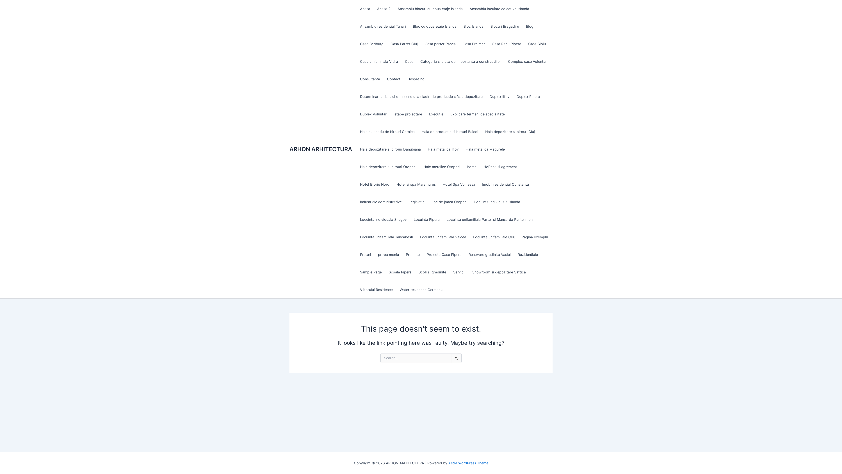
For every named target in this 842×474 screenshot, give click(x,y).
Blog (529, 26)
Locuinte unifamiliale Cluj (494, 237)
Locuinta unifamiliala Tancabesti (386, 237)
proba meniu (388, 254)
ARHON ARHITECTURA (320, 149)
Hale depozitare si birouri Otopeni (388, 167)
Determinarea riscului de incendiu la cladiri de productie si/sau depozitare (421, 96)
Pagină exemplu (535, 237)
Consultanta (370, 79)
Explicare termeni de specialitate (477, 114)
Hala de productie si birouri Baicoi (450, 131)
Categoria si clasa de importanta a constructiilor (460, 61)
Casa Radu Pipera (506, 44)
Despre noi (416, 79)
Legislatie (417, 202)
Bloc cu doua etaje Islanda (435, 26)
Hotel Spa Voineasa (459, 184)
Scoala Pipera (400, 272)
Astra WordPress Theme (468, 463)
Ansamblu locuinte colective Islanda (499, 9)
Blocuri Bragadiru (505, 26)
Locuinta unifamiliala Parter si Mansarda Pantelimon (490, 219)
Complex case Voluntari (528, 61)
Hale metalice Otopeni (441, 167)
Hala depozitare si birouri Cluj (510, 131)
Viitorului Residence (376, 289)
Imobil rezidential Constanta (505, 184)
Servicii (459, 272)
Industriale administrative (381, 202)
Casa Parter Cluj (404, 44)
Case (409, 61)
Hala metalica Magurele (485, 149)
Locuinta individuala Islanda (497, 202)
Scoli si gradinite (432, 272)
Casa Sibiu (537, 44)
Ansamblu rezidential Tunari (383, 26)
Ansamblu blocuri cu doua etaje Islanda (430, 9)
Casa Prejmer (474, 44)
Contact (393, 79)
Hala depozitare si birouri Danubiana (390, 149)
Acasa (365, 9)
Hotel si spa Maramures (416, 184)
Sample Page (371, 272)
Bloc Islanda (473, 26)
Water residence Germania (421, 289)
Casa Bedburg (372, 44)
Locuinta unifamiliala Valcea (443, 237)
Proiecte (413, 254)
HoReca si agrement (500, 167)
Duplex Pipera (528, 96)
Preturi (365, 254)
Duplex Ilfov (500, 96)
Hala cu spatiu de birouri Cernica (387, 131)
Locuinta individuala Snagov (383, 219)
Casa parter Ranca (440, 44)
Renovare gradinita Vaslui (490, 254)
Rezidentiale (528, 254)
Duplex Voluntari (373, 114)
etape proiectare (408, 114)
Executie (436, 114)
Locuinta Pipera (427, 219)
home (471, 167)
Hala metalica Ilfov (443, 149)
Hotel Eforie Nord (374, 184)
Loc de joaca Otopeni (449, 202)
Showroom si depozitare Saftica (499, 272)
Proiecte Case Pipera (444, 254)
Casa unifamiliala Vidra (379, 61)
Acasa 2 (384, 9)
